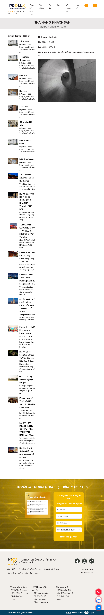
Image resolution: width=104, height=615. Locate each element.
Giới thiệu (11, 569)
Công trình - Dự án (58, 26)
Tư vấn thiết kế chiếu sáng (30, 569)
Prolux (13, 612)
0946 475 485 (12, 14)
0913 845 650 (18, 11)
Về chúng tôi (68, 8)
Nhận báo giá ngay (68, 536)
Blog (59, 5)
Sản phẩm (11, 573)
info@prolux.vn (87, 572)
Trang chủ (42, 26)
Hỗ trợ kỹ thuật (25, 573)
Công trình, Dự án (51, 569)
